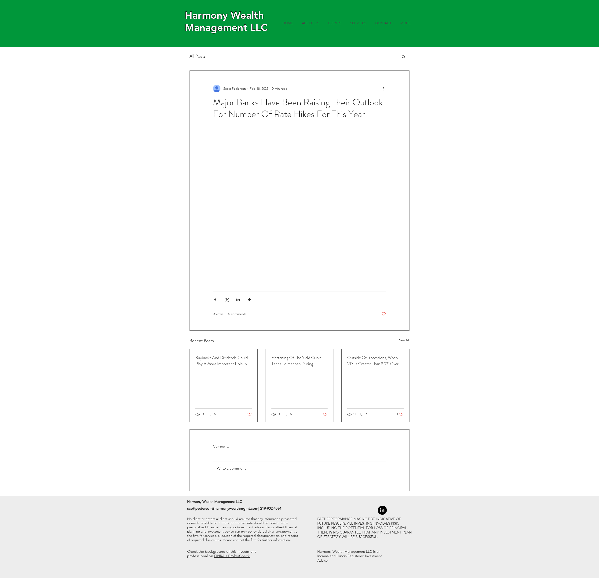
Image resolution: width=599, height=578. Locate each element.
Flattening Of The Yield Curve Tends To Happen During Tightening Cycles (296, 361)
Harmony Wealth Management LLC (226, 21)
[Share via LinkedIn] (238, 299)
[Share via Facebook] (215, 299)
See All (404, 340)
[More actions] (383, 88)
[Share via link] (249, 299)
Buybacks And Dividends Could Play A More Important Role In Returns (221, 361)
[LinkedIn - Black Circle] (382, 510)
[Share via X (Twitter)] (226, 299)
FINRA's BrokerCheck (232, 556)
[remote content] (299, 206)
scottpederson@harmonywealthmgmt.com (222, 508)
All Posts (197, 56)
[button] (403, 56)
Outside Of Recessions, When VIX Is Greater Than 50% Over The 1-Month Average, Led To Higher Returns (372, 361)
